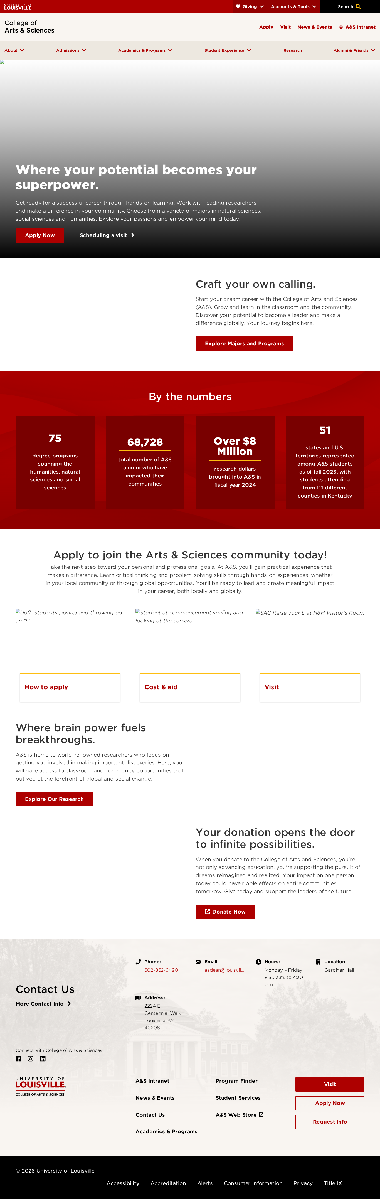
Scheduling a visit (104, 235)
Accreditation (168, 1183)
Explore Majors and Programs (244, 343)
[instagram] (30, 1059)
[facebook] (18, 1059)
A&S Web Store (236, 1115)
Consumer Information (253, 1183)
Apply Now (40, 235)
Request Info (330, 1122)
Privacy (303, 1183)
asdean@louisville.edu (224, 970)
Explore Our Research (54, 799)
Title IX (333, 1183)
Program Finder (237, 1081)
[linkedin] (43, 1059)
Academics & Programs (166, 1131)
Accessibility (123, 1183)
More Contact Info (40, 1004)
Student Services (238, 1098)
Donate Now (228, 912)
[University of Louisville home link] (18, 6)
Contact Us (150, 1115)
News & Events (155, 1098)
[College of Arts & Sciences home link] (41, 1086)
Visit (330, 1084)
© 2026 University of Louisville (55, 1171)
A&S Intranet (152, 1081)
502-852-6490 (161, 970)
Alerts (205, 1183)
